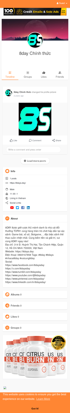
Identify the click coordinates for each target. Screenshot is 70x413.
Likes (14, 316)
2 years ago (19, 95)
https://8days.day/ (18, 182)
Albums (15, 294)
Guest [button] (62, 3)
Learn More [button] (43, 398)
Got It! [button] (35, 408)
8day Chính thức (35, 53)
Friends (15, 305)
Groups (15, 327)
